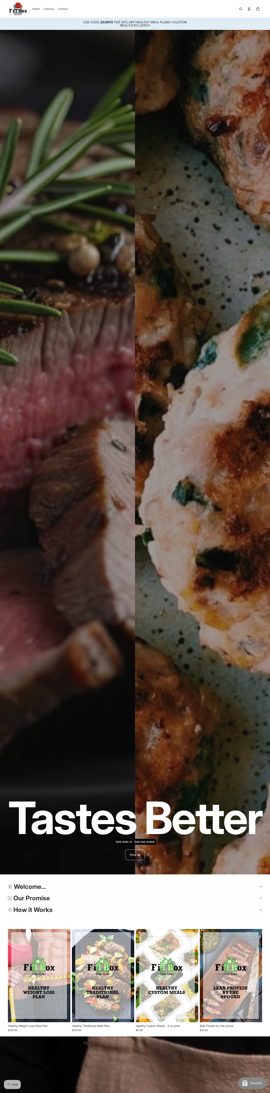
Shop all (135, 854)
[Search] (240, 9)
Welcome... (30, 886)
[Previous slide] (206, 975)
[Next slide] (256, 975)
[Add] (192, 1016)
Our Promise (31, 898)
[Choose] (64, 1016)
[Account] (249, 9)
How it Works (33, 910)
